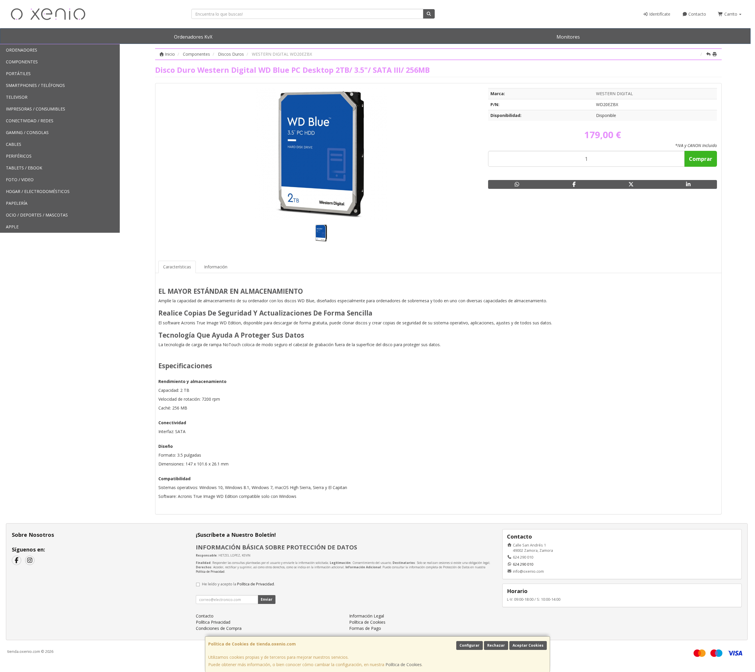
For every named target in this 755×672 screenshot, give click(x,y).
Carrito (730, 14)
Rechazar (496, 645)
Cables (13, 144)
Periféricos (19, 156)
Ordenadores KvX (193, 37)
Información (215, 267)
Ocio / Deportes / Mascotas (37, 215)
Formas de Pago (365, 628)
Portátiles (18, 73)
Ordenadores (21, 50)
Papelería (16, 203)
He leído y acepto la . (238, 584)
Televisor (16, 97)
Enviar (267, 599)
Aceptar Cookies (528, 645)
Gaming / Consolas (27, 132)
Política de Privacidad (210, 571)
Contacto (696, 14)
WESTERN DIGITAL (614, 93)
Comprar (700, 158)
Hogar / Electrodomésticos (38, 191)
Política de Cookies (403, 664)
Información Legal (366, 616)
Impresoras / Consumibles (35, 109)
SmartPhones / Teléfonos (35, 85)
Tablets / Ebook (24, 168)
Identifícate (659, 14)
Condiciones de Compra (219, 628)
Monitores (568, 37)
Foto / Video (20, 179)
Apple (12, 226)
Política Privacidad (213, 622)
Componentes (22, 62)
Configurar (469, 645)
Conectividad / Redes (29, 120)
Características (177, 267)
